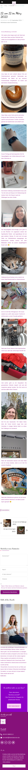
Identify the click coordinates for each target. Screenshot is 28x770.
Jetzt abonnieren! (14, 706)
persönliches (5, 510)
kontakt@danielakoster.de (11, 737)
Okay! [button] (14, 766)
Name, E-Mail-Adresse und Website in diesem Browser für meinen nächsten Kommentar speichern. (14, 587)
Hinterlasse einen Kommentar (9, 22)
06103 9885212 (8, 734)
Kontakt (3, 675)
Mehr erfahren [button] (6, 762)
